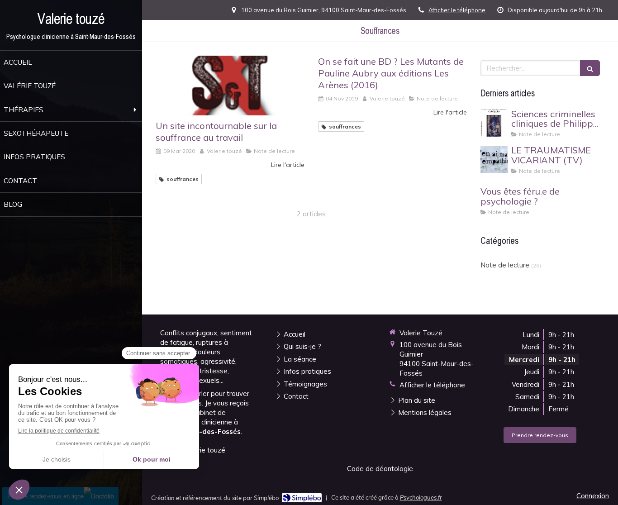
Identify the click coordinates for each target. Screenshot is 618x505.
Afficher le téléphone (456, 10)
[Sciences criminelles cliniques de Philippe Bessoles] (494, 123)
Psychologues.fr (421, 497)
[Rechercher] (590, 68)
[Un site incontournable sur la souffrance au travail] (230, 85)
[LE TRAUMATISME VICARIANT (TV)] (494, 159)
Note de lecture (504, 265)
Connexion (592, 495)
